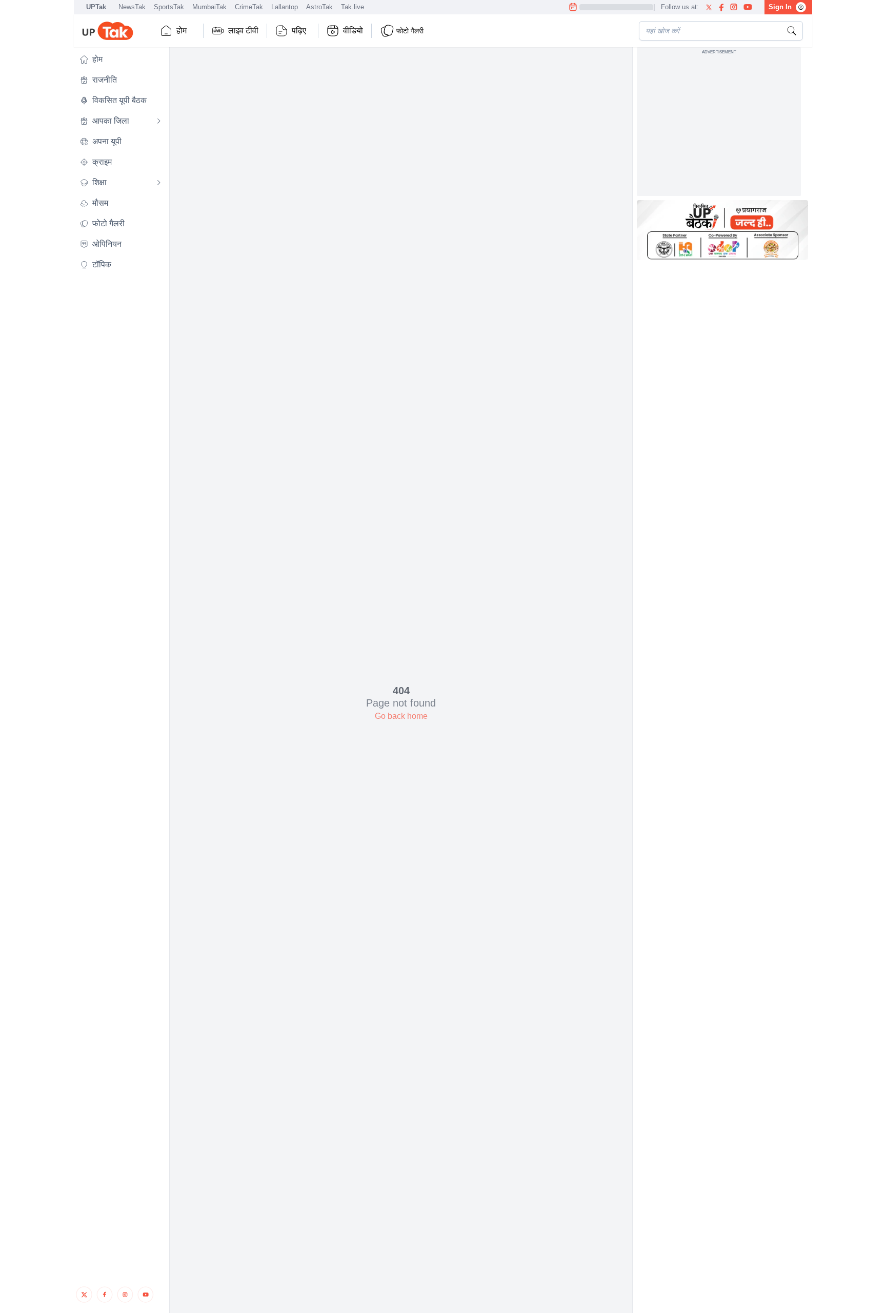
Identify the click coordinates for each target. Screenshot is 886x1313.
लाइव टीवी (243, 30)
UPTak (96, 7)
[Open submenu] (159, 121)
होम (181, 30)
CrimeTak (249, 7)
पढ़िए (299, 30)
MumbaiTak (209, 7)
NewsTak (132, 7)
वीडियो (353, 30)
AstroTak (319, 7)
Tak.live (352, 7)
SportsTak (169, 7)
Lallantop (284, 7)
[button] (120, 59)
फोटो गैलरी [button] (410, 31)
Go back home (401, 716)
